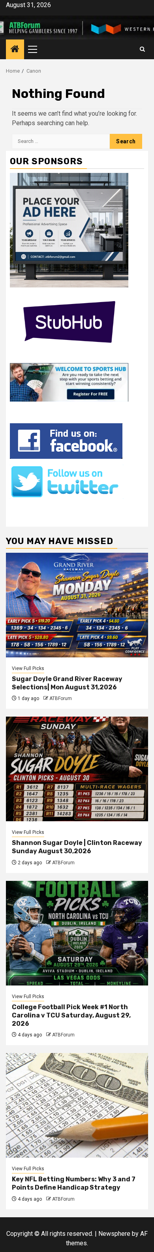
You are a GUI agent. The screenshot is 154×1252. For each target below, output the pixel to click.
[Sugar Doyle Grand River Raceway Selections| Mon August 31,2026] (77, 605)
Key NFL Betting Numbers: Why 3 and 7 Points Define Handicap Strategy (73, 1183)
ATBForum (60, 698)
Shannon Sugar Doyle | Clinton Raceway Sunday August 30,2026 (77, 847)
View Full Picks (28, 668)
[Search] (142, 49)
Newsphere (114, 1233)
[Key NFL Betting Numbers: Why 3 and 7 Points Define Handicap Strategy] (77, 1105)
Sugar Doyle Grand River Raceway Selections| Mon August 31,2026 (67, 683)
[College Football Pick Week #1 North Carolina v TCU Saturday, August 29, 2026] (77, 933)
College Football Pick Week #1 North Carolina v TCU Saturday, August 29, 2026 (71, 1015)
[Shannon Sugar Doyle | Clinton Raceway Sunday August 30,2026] (77, 769)
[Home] (15, 49)
